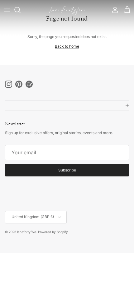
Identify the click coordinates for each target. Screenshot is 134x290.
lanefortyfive (26, 232)
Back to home (67, 46)
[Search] (20, 10)
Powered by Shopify (53, 232)
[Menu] (7, 10)
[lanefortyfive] (67, 10)
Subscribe (67, 170)
